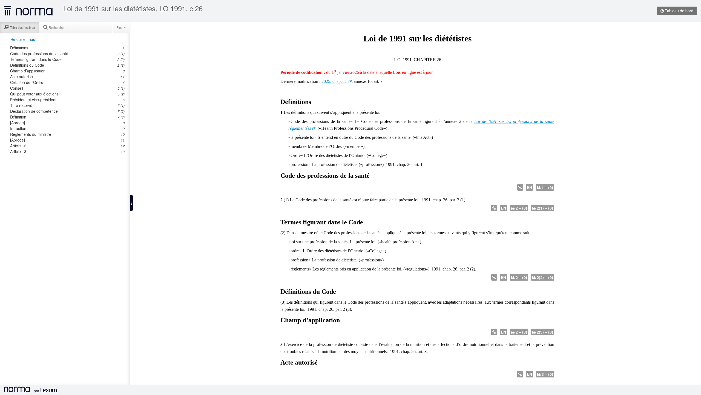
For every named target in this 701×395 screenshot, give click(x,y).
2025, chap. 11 (334, 81)
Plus (120, 27)
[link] (64, 47)
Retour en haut (23, 39)
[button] (131, 203)
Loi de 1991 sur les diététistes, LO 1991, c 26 (133, 8)
